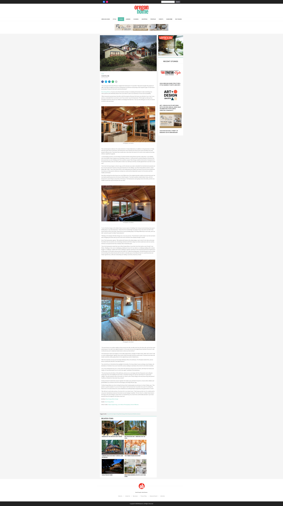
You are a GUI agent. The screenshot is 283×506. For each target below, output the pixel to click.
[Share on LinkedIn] (109, 82)
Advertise (162, 496)
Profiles (153, 19)
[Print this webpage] (116, 82)
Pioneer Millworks (135, 404)
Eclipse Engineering (112, 404)
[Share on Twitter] (106, 82)
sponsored (131, 414)
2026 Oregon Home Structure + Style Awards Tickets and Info (170, 84)
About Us (120, 496)
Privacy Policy (144, 496)
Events (161, 19)
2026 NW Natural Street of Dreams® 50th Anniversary (169, 131)
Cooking (136, 19)
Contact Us (127, 496)
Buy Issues (178, 19)
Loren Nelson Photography (124, 404)
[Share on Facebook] (102, 82)
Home (121, 19)
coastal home (111, 414)
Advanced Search (153, 496)
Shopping (144, 19)
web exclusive (137, 414)
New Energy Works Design (112, 399)
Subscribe (169, 19)
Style (114, 19)
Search (177, 2)
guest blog (116, 414)
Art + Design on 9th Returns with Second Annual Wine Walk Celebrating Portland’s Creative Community (170, 108)
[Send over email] (113, 82)
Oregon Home (105, 19)
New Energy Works (105, 92)
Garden (128, 19)
